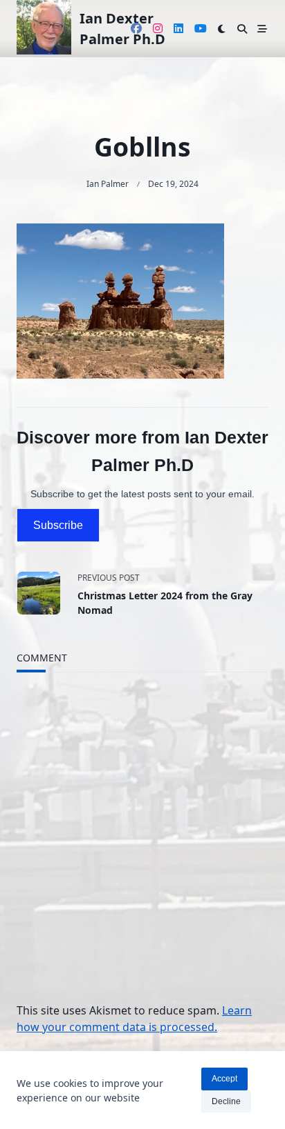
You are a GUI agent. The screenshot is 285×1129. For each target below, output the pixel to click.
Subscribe (58, 525)
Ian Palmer (107, 184)
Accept (224, 1078)
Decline (226, 1101)
